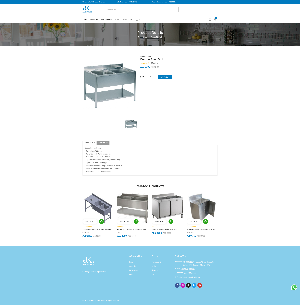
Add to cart (165, 77)
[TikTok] (188, 285)
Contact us (127, 20)
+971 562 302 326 (188, 269)
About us (132, 266)
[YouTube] (199, 285)
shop (145, 37)
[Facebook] (177, 285)
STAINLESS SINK (146, 56)
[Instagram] (182, 285)
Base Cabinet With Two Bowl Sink (164, 229)
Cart (153, 274)
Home (84, 20)
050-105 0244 (190, 273)
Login (154, 266)
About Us (94, 20)
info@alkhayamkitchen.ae (190, 277)
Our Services (106, 20)
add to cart (89, 222)
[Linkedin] (194, 285)
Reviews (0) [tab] (103, 143)
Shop (117, 20)
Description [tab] (89, 143)
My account (156, 262)
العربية (137, 20)
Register (155, 270)
